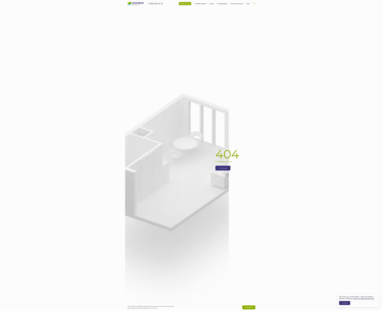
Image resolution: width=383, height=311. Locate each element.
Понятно (345, 303)
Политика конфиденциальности (363, 298)
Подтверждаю (249, 307)
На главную (223, 168)
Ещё (248, 3)
